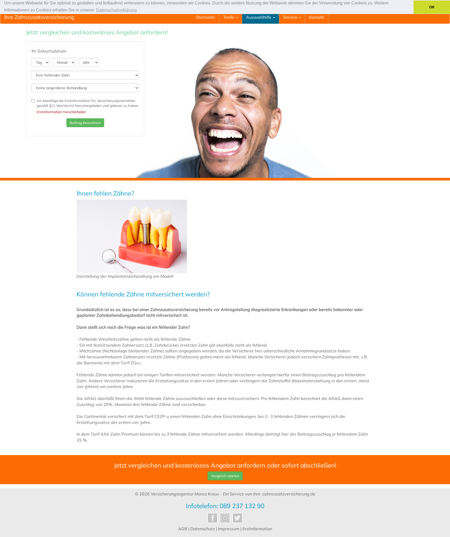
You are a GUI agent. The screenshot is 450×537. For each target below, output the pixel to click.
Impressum (228, 528)
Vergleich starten (225, 476)
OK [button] (432, 7)
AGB (182, 528)
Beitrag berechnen (85, 122)
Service (290, 17)
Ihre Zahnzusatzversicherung (39, 17)
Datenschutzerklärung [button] (116, 10)
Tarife (229, 17)
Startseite (205, 17)
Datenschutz (202, 528)
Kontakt (316, 17)
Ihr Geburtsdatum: (49, 51)
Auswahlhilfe (259, 17)
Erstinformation (257, 528)
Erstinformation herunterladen (61, 111)
